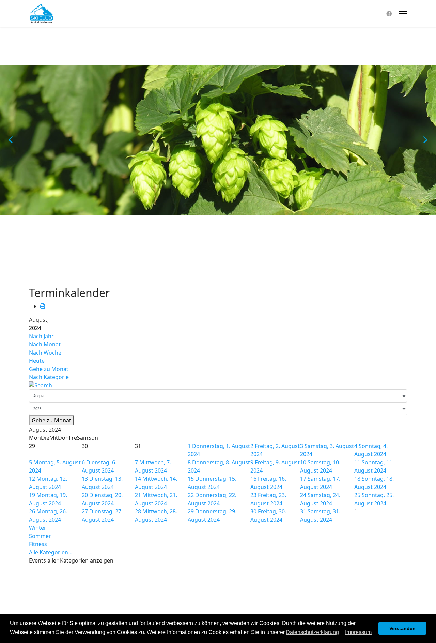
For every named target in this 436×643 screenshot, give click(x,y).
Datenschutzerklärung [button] (312, 632)
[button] (10, 139)
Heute (37, 360)
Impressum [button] (358, 632)
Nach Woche (45, 352)
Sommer (40, 536)
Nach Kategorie (49, 377)
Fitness (38, 544)
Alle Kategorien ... (51, 552)
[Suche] (218, 385)
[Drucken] (42, 306)
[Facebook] (389, 13)
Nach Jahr (41, 336)
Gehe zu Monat (48, 369)
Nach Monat (45, 344)
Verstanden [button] (402, 628)
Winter (37, 528)
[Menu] (403, 13)
